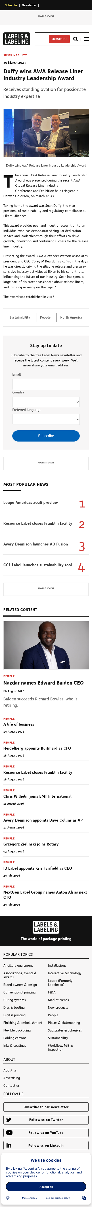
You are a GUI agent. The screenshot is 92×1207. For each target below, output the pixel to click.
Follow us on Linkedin (46, 1145)
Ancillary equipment (18, 965)
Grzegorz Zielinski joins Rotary (31, 844)
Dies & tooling (14, 1007)
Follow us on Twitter (46, 1119)
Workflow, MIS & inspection (60, 1047)
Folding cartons (14, 1038)
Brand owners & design (20, 984)
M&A (52, 992)
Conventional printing (19, 992)
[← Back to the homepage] (16, 44)
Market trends (58, 1000)
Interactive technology (65, 973)
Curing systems (14, 1000)
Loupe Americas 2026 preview (30, 502)
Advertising (11, 1078)
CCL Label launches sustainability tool (37, 564)
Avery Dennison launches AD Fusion (35, 544)
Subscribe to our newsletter (46, 1107)
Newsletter (29, 5)
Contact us (11, 1085)
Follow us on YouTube (46, 1132)
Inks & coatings (14, 1045)
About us (10, 1070)
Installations (57, 965)
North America (71, 317)
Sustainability (15, 55)
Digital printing (14, 1015)
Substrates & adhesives (65, 1030)
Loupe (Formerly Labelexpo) (60, 982)
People (45, 317)
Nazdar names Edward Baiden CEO (43, 682)
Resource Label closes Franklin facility (37, 523)
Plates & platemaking (64, 1022)
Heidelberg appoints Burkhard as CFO (37, 748)
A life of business (18, 724)
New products (58, 1007)
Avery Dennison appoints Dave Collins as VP (43, 820)
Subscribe (11, 5)
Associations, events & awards (20, 975)
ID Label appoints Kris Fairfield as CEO (37, 868)
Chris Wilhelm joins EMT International (37, 796)
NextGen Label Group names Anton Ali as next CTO (45, 894)
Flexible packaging (17, 1030)
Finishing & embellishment (22, 1022)
